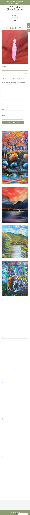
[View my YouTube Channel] (15, 15)
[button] (15, 21)
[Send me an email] (12, 15)
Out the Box (17, 512)
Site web (3, 115)
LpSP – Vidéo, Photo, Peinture (15, 8)
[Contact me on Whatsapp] (17, 15)
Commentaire (5, 87)
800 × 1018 (4, 66)
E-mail (3, 109)
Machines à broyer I (23, 73)
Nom (3, 103)
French (19, 513)
